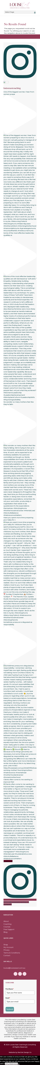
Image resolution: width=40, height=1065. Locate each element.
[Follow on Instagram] (20, 974)
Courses (6, 927)
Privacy (6, 950)
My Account (8, 947)
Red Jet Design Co (24, 1052)
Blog (5, 932)
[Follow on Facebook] (15, 974)
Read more (13, 1063)
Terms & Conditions (11, 953)
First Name (10, 989)
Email (8, 998)
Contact (6, 955)
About (6, 921)
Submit (9, 1009)
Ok (7, 1063)
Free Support (8, 929)
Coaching (7, 924)
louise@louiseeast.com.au (14, 968)
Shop (5, 945)
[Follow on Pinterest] (24, 974)
